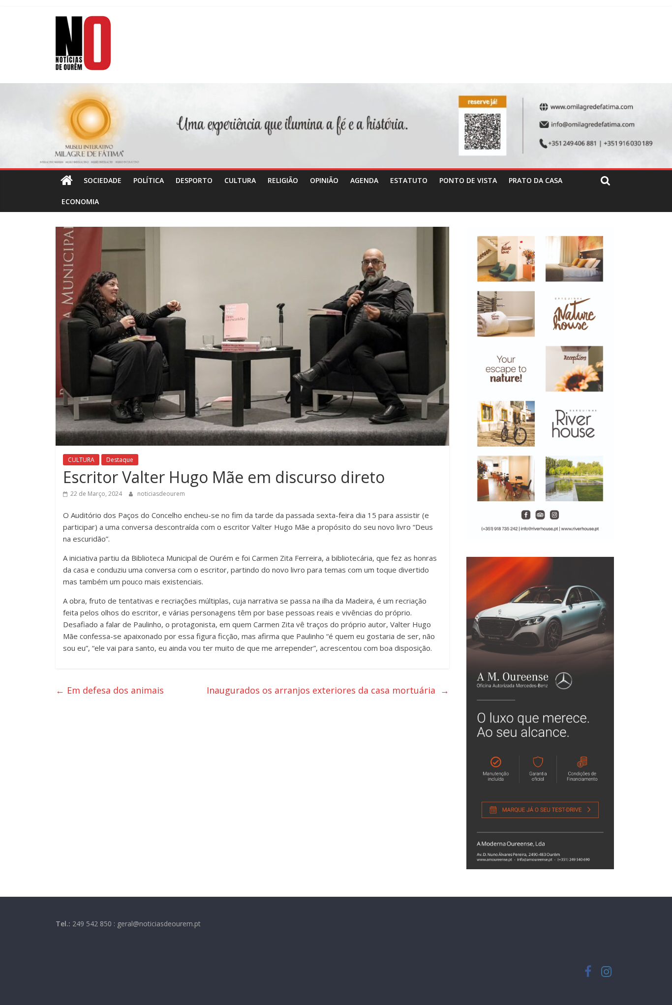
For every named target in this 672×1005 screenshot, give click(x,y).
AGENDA (364, 180)
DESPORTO (194, 180)
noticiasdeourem (161, 493)
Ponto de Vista (468, 180)
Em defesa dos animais (111, 690)
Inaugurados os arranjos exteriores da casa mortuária (328, 690)
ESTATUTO (409, 180)
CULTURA (240, 180)
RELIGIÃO (283, 180)
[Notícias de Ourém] (67, 180)
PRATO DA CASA (535, 180)
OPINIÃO (324, 180)
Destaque (119, 460)
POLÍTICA (148, 180)
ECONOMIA (80, 201)
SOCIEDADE (103, 180)
